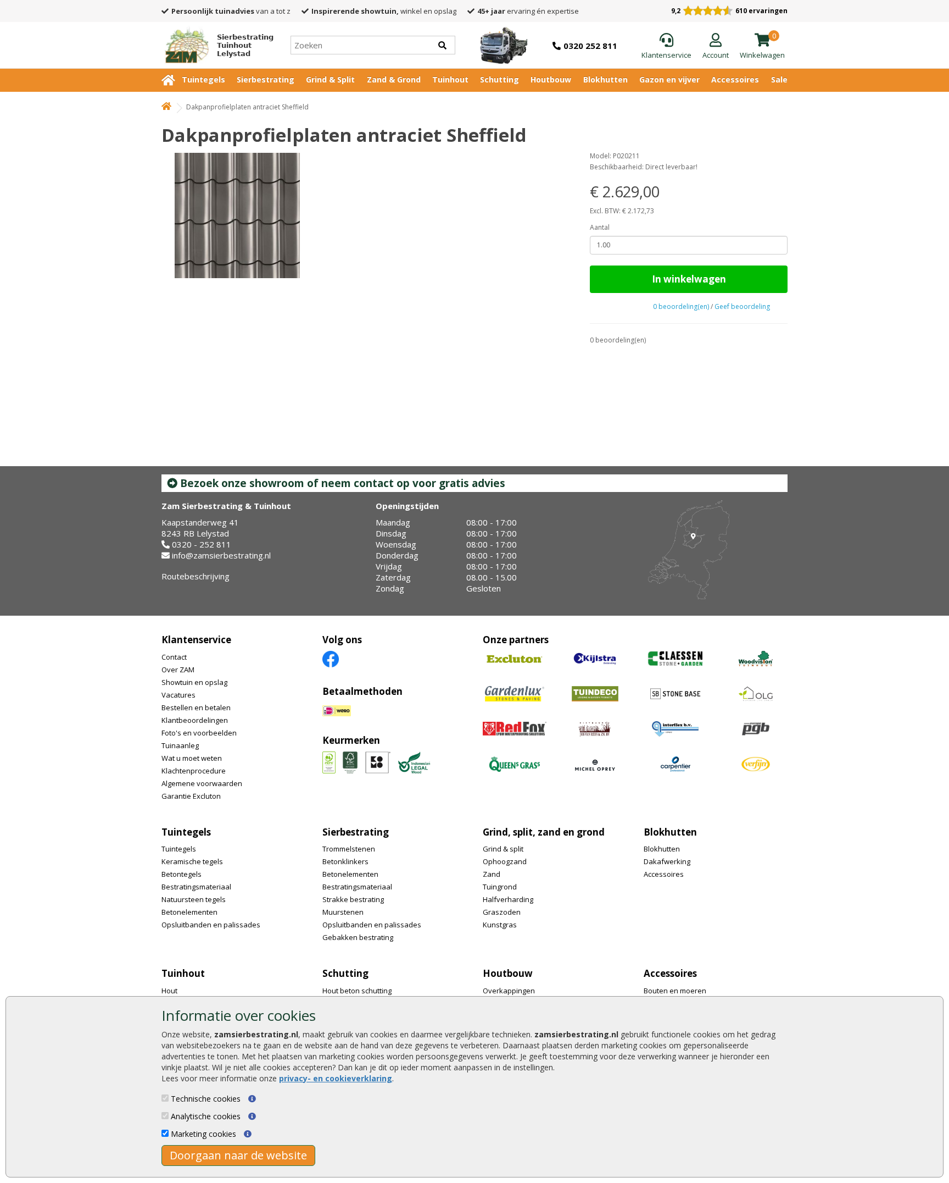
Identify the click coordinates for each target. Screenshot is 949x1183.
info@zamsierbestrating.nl (221, 555)
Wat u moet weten (191, 758)
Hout (169, 991)
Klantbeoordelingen (194, 720)
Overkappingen (509, 991)
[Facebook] (330, 658)
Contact (174, 657)
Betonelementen (189, 912)
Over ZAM (177, 670)
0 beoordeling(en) (681, 306)
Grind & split (503, 849)
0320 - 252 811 (201, 544)
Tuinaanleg (180, 745)
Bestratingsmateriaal (196, 887)
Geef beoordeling (742, 306)
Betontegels (181, 874)
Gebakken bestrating (357, 937)
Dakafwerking (667, 861)
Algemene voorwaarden (201, 783)
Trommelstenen (348, 849)
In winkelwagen (689, 279)
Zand (491, 874)
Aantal (600, 227)
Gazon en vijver (669, 79)
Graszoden (502, 912)
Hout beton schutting (357, 991)
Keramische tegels (192, 861)
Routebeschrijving (195, 576)
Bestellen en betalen (196, 707)
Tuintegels (203, 79)
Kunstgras (500, 925)
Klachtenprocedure (193, 771)
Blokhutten (605, 79)
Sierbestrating (265, 79)
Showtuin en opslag (194, 682)
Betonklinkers (345, 861)
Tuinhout (450, 79)
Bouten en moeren (675, 991)
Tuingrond (500, 887)
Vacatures (178, 695)
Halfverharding (508, 899)
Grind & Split (330, 79)
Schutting (499, 79)
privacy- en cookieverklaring (335, 1078)
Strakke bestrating (353, 899)
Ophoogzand (505, 861)
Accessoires (735, 79)
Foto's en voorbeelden (199, 733)
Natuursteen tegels (193, 899)
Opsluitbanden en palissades (210, 925)
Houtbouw (551, 79)
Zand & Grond (394, 79)
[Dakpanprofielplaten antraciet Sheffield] (366, 215)
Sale (779, 79)
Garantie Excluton (191, 796)
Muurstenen (343, 912)
